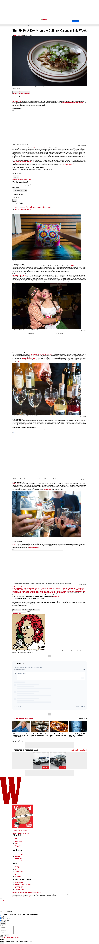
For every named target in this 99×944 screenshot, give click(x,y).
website (18, 361)
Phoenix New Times (20, 887)
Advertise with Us (19, 854)
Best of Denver (67, 25)
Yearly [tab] (25, 605)
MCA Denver (15, 483)
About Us (17, 866)
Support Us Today (17, 613)
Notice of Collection (17, 179)
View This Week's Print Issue (19, 830)
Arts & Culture (45, 25)
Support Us (75, 20)
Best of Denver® (5, 920)
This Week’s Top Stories (7, 918)
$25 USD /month (26, 609)
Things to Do (4, 916)
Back (2, 935)
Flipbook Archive (19, 873)
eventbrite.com (47, 489)
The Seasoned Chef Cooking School (23, 161)
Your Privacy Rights (36, 892)
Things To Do (58, 25)
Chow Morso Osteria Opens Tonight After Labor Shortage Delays (31, 206)
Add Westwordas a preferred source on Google (21, 92)
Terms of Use (18, 858)
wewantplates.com (72, 265)
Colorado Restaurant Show (40, 148)
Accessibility (27, 892)
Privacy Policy (18, 860)
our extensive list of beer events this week (73, 102)
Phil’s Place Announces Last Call (23, 209)
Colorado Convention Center (28, 358)
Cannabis (23, 25)
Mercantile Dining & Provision (19, 275)
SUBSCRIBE (17, 191)
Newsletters (75, 25)
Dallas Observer (19, 882)
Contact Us (17, 867)
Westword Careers (19, 871)
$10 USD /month (17, 609)
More (82, 25)
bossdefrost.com (67, 164)
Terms (25, 179)
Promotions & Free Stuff (21, 853)
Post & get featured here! (78, 750)
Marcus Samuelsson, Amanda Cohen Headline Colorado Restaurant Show (33, 207)
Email (14, 173)
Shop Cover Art (18, 874)
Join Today (3, 921)
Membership (18, 876)
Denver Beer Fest (16, 101)
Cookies (22, 892)
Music (52, 25)
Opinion (29, 25)
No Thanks (3, 923)
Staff (16, 869)
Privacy (30, 179)
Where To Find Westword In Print (20, 833)
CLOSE (14, 201)
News (17, 25)
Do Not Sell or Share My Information (21, 897)
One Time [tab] (15, 605)
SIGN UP (16, 177)
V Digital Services (19, 889)
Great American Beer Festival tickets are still (41, 354)
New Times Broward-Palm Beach (23, 884)
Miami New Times (19, 886)
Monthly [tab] (21, 605)
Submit (6, 935)
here (22, 270)
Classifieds (17, 856)
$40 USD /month (35, 609)
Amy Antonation (18, 35)
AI (30, 892)
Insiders (3, 917)
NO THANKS (24, 191)
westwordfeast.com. (34, 547)
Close (2, 943)
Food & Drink (36, 25)
